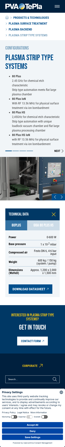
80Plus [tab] (16, 225)
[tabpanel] (32, 263)
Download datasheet (28, 289)
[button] (58, 151)
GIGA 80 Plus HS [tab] (44, 225)
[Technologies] (7, 17)
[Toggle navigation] (57, 6)
